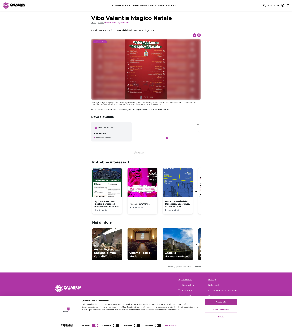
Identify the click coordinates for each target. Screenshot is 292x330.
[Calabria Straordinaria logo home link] (14, 5)
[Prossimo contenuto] (196, 191)
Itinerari (152, 5)
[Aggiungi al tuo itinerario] (199, 35)
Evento (101, 23)
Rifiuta (221, 317)
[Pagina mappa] (282, 5)
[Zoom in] (198, 124)
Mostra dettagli (171, 325)
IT (275, 5)
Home (93, 23)
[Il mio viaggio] (287, 5)
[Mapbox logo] (139, 152)
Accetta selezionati (221, 309)
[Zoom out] (198, 128)
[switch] (116, 325)
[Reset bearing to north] (198, 131)
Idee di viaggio (140, 5)
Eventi (161, 5)
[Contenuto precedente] (96, 191)
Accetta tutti (221, 302)
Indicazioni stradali (103, 138)
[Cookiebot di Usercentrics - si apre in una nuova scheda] (67, 325)
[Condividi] (194, 35)
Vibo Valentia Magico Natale (117, 23)
